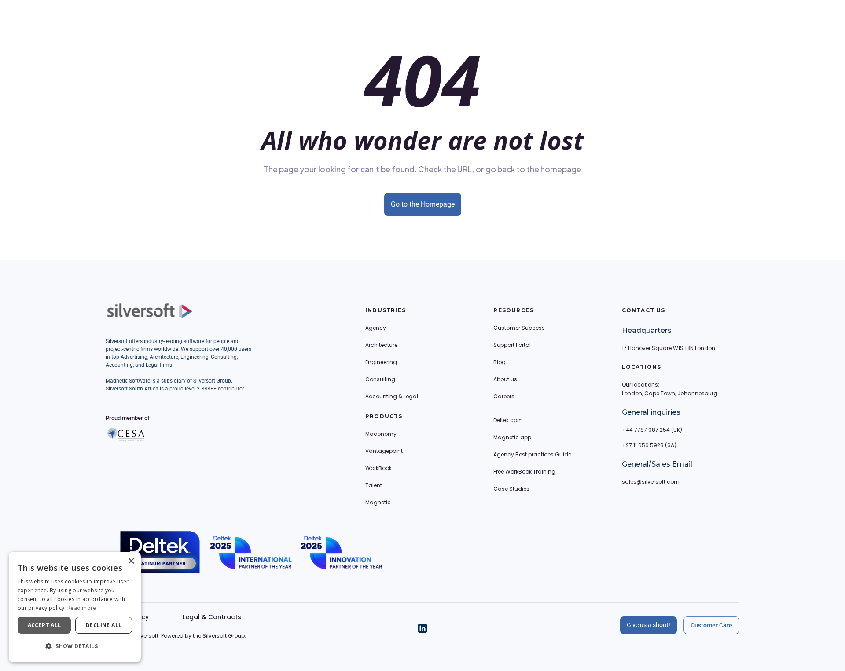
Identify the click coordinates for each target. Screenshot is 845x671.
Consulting (380, 379)
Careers (503, 396)
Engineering (381, 362)
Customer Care (711, 625)
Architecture (381, 345)
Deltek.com (508, 420)
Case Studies (511, 488)
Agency (375, 328)
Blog (499, 362)
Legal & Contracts (212, 617)
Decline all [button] (103, 625)
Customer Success (519, 328)
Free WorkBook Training (524, 471)
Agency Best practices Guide (532, 454)
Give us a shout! (648, 624)
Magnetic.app (512, 437)
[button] (75, 646)
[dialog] (75, 607)
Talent (373, 485)
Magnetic (378, 502)
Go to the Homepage (423, 204)
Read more (81, 608)
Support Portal (512, 345)
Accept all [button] (44, 625)
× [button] (131, 561)
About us (505, 379)
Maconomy (381, 434)
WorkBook (378, 468)
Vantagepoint (384, 451)
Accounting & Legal (391, 396)
